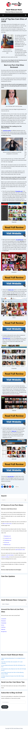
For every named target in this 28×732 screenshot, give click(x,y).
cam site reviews (10, 555)
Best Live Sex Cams (7, 523)
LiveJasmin (3, 618)
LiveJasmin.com (7, 538)
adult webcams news (20, 549)
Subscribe (5, 706)
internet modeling (5, 557)
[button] (25, 15)
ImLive (2, 625)
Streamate (3, 620)
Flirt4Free (3, 627)
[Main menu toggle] (3, 15)
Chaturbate (3, 623)
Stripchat (3, 629)
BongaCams (4, 631)
